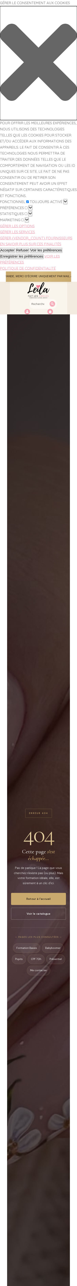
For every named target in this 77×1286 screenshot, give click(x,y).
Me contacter (38, 970)
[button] (38, 63)
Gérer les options (17, 226)
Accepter (7, 250)
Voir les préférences (46, 250)
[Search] (52, 304)
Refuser (22, 250)
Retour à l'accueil (38, 899)
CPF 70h (36, 959)
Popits (19, 959)
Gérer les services (17, 232)
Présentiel (56, 959)
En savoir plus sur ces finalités (30, 244)
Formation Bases (26, 948)
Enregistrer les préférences (21, 256)
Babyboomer (53, 948)
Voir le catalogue (39, 913)
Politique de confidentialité (28, 268)
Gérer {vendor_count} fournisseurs (36, 238)
